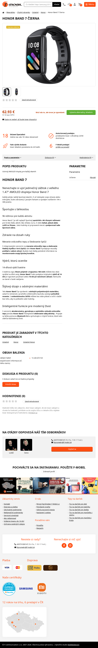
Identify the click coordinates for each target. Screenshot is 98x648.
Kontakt (7, 504)
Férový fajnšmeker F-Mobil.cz (48, 504)
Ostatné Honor (29, 342)
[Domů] (3, 12)
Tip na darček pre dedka (79, 510)
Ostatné (35, 12)
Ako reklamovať (10, 518)
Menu (91, 4)
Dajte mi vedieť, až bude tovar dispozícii (21, 119)
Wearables (10, 12)
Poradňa (39, 525)
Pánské (93, 177)
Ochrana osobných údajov (14, 524)
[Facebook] (64, 545)
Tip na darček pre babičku (79, 507)
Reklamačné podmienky (13, 512)
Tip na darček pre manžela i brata (80, 519)
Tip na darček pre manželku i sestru (81, 513)
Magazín (39, 528)
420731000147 (68, 440)
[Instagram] (70, 545)
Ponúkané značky (43, 507)
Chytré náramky (23, 12)
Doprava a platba (11, 507)
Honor (43, 12)
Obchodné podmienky (13, 510)
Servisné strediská (11, 515)
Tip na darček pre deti (78, 504)
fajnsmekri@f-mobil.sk (63, 442)
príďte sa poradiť (62, 147)
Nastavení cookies (43, 512)
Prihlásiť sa (32, 413)
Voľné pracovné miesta (45, 510)
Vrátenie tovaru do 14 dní (14, 521)
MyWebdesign (73, 645)
